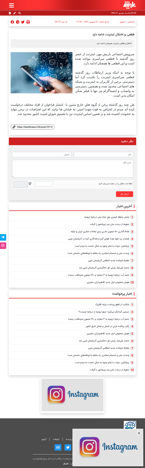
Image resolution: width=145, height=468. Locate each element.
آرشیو (44, 439)
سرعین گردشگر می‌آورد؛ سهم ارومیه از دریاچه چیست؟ (104, 312)
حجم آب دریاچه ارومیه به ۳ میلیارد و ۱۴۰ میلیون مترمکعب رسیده (98, 275)
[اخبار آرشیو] (10, 13)
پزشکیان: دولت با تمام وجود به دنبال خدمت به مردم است (102, 246)
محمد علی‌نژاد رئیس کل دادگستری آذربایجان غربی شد (104, 268)
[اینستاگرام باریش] (72, 395)
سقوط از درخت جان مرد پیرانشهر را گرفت (109, 224)
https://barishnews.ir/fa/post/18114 (35, 127)
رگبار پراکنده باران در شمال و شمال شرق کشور (107, 326)
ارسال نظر (124, 194)
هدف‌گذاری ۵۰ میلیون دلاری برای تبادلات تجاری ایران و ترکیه (100, 232)
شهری (122, 22)
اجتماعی (130, 22)
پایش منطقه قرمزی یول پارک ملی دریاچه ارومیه (106, 217)
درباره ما (69, 439)
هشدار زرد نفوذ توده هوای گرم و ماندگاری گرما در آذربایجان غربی (98, 239)
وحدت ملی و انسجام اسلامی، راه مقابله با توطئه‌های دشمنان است (98, 253)
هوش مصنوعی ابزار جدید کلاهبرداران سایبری (108, 282)
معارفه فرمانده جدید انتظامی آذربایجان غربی (108, 261)
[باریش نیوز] (129, 5)
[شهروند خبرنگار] (14, 13)
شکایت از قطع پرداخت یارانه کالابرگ (112, 305)
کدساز (65, 463)
